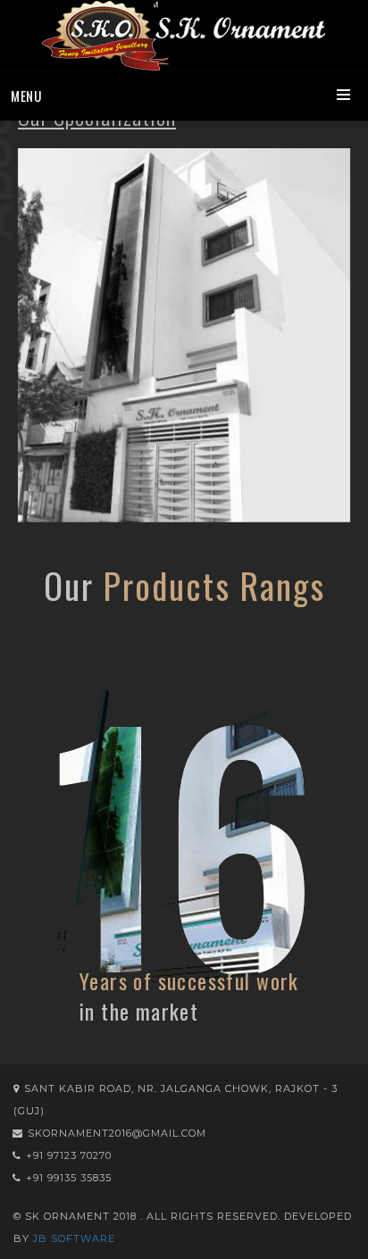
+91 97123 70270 (69, 1155)
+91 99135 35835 (69, 1177)
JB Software (74, 1238)
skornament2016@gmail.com (117, 1133)
